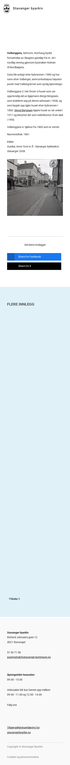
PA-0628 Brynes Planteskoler (31, 454)
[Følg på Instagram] (14, 713)
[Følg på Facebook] (8, 713)
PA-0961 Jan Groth (22, 357)
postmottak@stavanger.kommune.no (29, 657)
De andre (14, 546)
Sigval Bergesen (23, 110)
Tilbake (13, 598)
